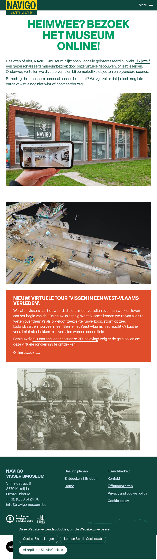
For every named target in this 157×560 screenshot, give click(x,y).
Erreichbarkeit (119, 471)
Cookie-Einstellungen (38, 539)
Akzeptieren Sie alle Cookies (43, 550)
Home (69, 486)
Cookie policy (118, 501)
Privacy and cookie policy (127, 493)
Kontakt (114, 479)
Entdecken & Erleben (81, 479)
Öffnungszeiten (120, 486)
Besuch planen (76, 471)
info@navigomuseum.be (26, 505)
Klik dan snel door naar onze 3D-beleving (65, 339)
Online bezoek (23, 353)
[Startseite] (21, 7)
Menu (151, 5)
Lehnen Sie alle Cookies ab (83, 539)
